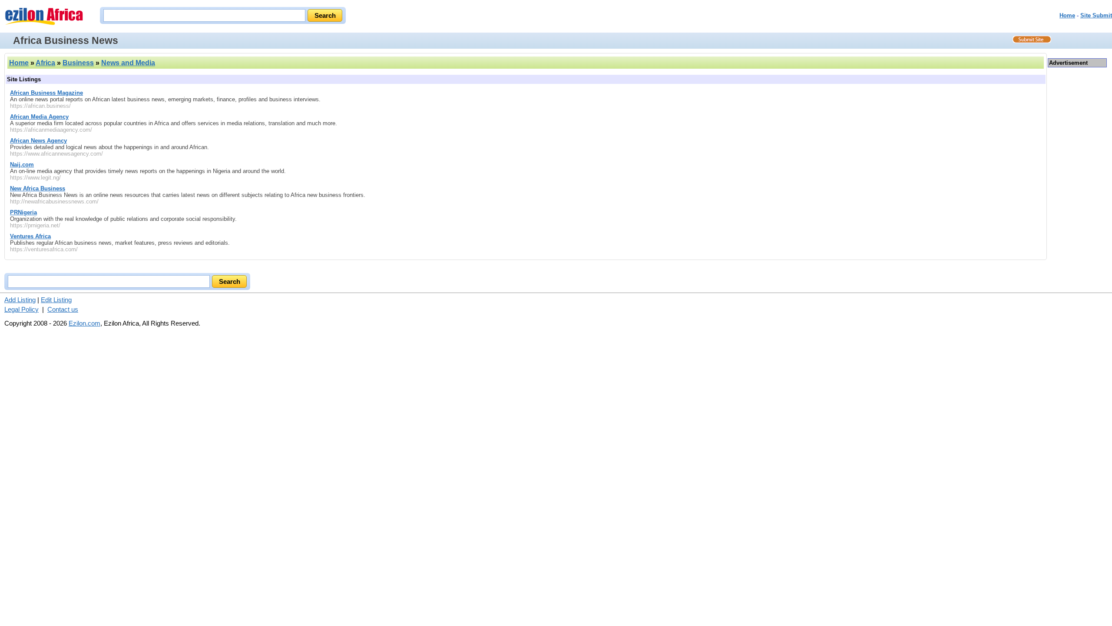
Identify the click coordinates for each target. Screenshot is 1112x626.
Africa (45, 63)
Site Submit (1096, 15)
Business (78, 63)
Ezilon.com (84, 323)
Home (1067, 15)
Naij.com (22, 164)
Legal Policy (21, 309)
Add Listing (20, 299)
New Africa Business (37, 188)
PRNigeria (23, 212)
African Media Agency (39, 116)
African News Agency (38, 140)
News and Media (128, 63)
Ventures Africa (30, 236)
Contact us (62, 309)
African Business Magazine (46, 93)
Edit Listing (56, 299)
